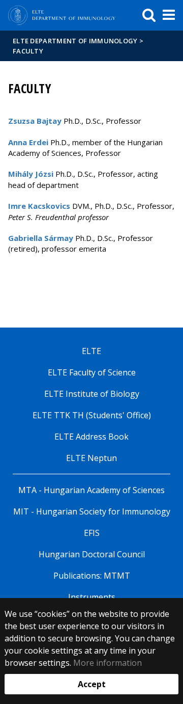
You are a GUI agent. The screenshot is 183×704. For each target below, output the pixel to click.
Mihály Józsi (30, 174)
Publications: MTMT (91, 575)
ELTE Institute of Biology (91, 393)
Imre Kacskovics (39, 206)
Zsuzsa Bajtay (35, 121)
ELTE (91, 351)
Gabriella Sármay (40, 238)
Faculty (28, 51)
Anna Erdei (28, 142)
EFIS (92, 532)
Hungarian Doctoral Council (92, 554)
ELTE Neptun (91, 458)
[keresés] (149, 15)
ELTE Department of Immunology (75, 40)
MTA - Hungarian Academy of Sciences (91, 490)
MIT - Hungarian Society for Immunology (91, 511)
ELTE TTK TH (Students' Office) (92, 415)
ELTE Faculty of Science (92, 372)
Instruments (91, 597)
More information (107, 662)
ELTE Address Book (91, 436)
